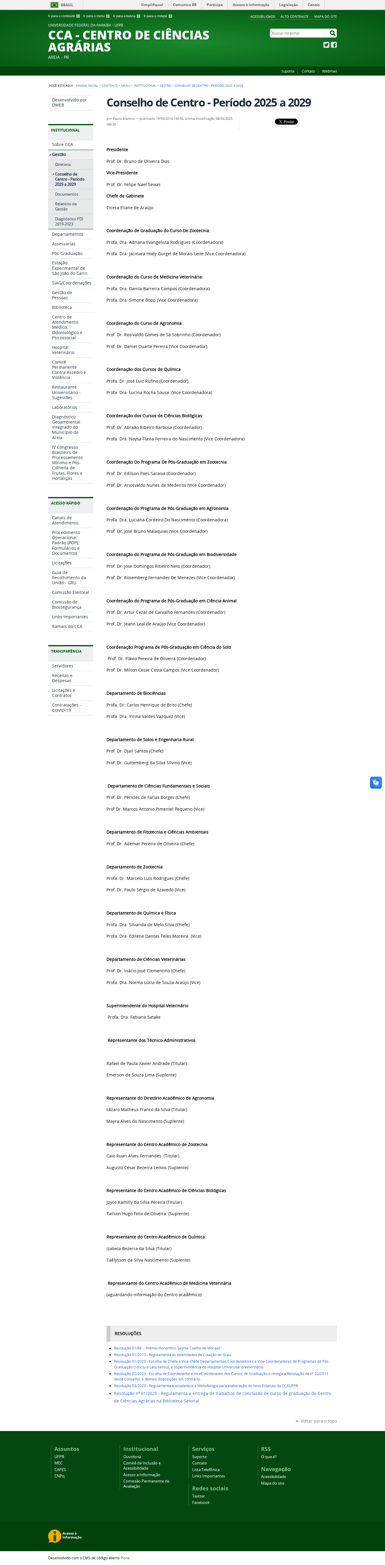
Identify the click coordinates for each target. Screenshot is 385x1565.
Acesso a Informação (141, 1474)
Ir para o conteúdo (63, 16)
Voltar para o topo (319, 1421)
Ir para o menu (96, 16)
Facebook (334, 45)
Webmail (329, 71)
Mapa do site (325, 16)
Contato (308, 71)
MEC (58, 1463)
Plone (125, 1557)
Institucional (145, 85)
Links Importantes (208, 1476)
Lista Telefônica (206, 1469)
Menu (125, 85)
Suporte (287, 71)
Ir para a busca (126, 16)
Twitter (326, 45)
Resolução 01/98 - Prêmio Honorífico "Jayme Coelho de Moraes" (168, 1348)
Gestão (165, 85)
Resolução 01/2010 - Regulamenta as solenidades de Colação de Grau (173, 1354)
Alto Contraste (295, 16)
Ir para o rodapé (157, 16)
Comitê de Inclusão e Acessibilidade (142, 1466)
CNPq (59, 1476)
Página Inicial (87, 85)
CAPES (60, 1469)
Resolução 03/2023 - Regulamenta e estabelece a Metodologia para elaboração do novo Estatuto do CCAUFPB (206, 1385)
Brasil (67, 5)
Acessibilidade (262, 16)
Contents (110, 85)
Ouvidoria (132, 1456)
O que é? (269, 1456)
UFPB (59, 1456)
